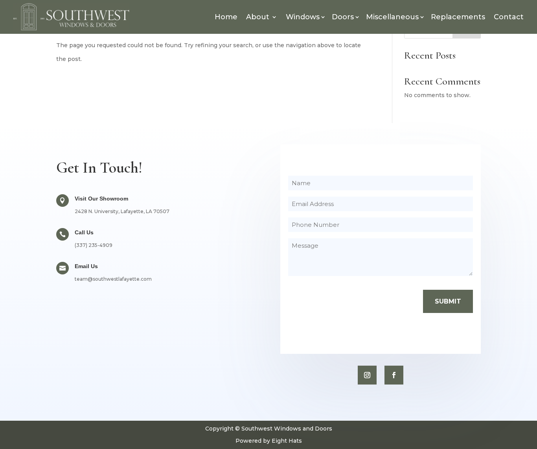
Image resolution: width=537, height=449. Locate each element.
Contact (509, 17)
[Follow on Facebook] (393, 375)
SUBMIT (448, 301)
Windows (303, 17)
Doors (343, 17)
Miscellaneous (392, 17)
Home (226, 17)
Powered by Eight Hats (268, 440)
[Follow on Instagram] (367, 375)
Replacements (458, 17)
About (257, 17)
